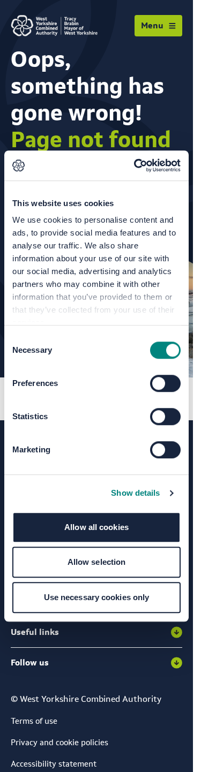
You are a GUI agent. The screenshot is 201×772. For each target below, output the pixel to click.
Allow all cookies (96, 527)
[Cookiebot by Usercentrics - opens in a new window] (136, 165)
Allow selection (97, 561)
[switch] (165, 383)
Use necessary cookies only (97, 597)
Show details (135, 492)
